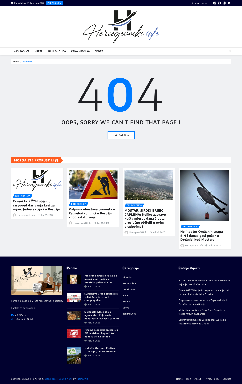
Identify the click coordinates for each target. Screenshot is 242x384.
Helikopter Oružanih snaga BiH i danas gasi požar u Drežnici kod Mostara (201, 235)
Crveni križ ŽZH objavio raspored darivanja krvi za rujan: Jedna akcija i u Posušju (36, 205)
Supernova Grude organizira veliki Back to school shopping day (101, 297)
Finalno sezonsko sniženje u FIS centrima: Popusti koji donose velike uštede (101, 333)
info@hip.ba (21, 315)
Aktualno (127, 277)
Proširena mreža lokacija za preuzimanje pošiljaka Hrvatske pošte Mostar (100, 279)
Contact (227, 378)
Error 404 (27, 61)
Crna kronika (80, 51)
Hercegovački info (26, 215)
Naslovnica (22, 51)
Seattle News (66, 378)
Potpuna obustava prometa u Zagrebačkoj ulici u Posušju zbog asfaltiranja (92, 213)
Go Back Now (122, 135)
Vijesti (39, 51)
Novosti (127, 295)
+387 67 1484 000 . (24, 318)
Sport (99, 51)
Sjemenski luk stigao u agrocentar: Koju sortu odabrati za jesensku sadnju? (101, 315)
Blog (188, 378)
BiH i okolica (57, 51)
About (198, 378)
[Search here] (230, 51)
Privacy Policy (212, 378)
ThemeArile (82, 378)
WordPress (51, 378)
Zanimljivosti (129, 313)
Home (16, 61)
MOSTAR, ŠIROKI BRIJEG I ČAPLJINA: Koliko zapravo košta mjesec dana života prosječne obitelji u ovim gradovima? (145, 218)
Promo (126, 301)
